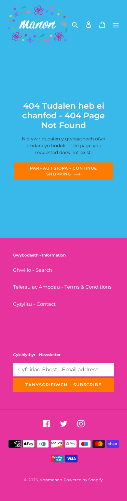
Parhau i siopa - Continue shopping (63, 171)
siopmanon (51, 479)
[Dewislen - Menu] (116, 24)
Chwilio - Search (32, 270)
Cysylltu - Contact (34, 304)
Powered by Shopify (83, 479)
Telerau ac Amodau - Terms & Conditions (62, 287)
